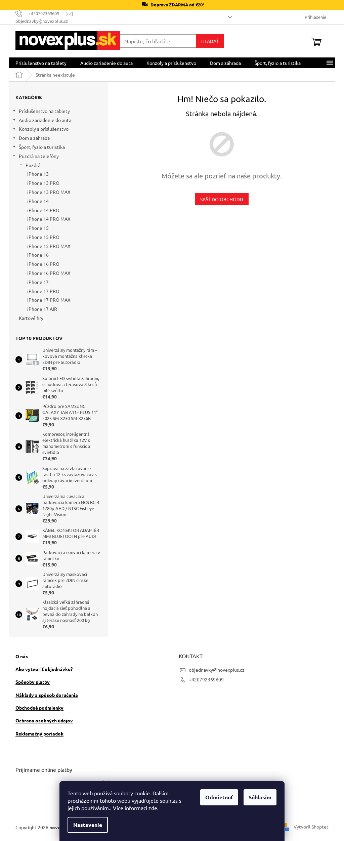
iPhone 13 (38, 174)
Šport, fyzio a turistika (42, 147)
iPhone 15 (38, 228)
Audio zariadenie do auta (45, 120)
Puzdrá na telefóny (39, 156)
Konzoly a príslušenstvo (44, 129)
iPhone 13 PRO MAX (49, 192)
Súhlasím (260, 797)
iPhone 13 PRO (43, 183)
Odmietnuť (219, 797)
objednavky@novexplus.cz (217, 670)
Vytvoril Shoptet (311, 827)
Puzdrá (33, 165)
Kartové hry (31, 318)
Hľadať (210, 41)
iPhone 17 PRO (43, 291)
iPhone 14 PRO (43, 210)
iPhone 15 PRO (43, 237)
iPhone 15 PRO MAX (49, 246)
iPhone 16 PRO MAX (49, 273)
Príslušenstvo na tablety (44, 111)
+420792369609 (206, 679)
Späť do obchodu (221, 199)
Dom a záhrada (34, 138)
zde (152, 807)
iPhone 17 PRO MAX (49, 300)
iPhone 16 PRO (43, 264)
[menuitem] (41, 62)
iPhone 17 (38, 282)
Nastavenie (87, 824)
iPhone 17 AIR (42, 309)
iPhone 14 (38, 201)
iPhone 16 (38, 255)
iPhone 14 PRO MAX (49, 219)
